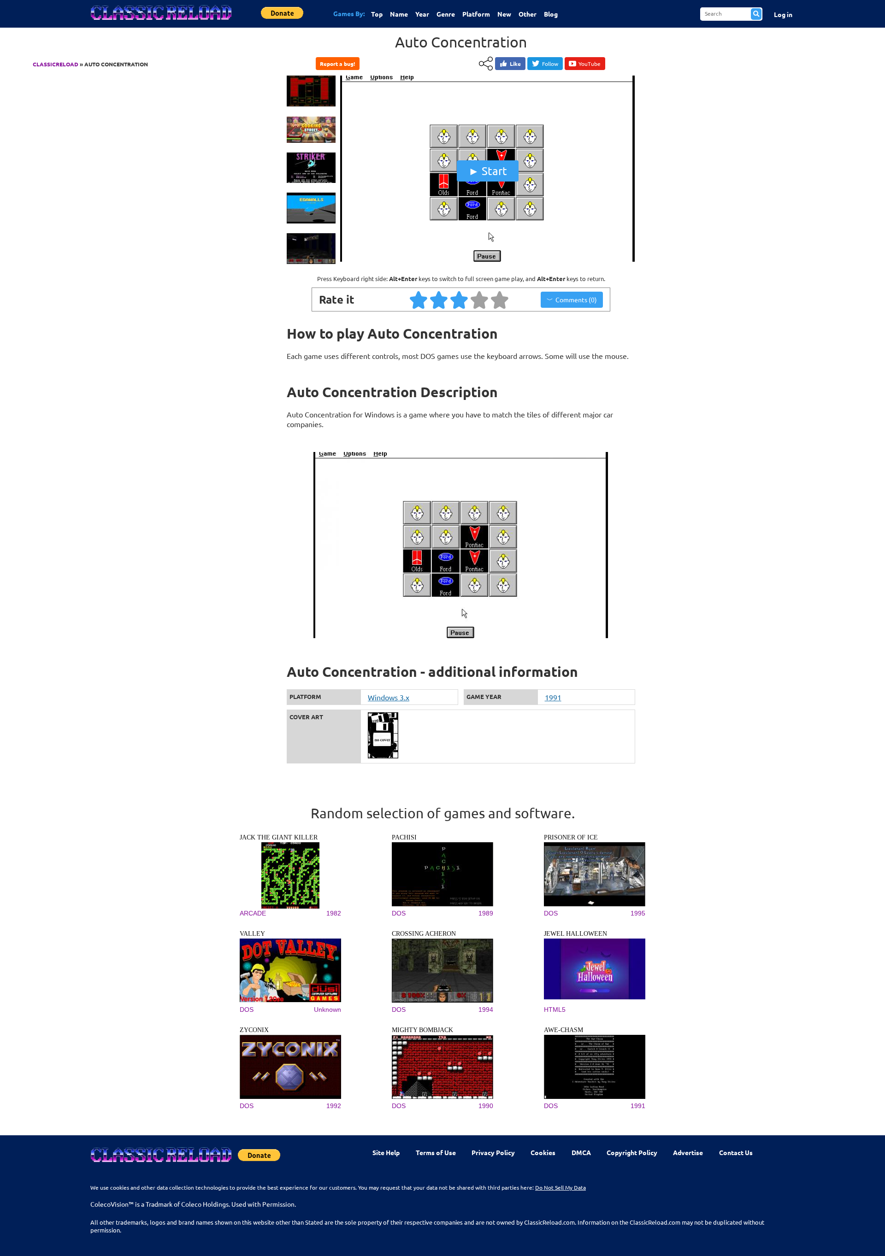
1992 (333, 1105)
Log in (783, 14)
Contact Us (736, 1152)
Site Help (386, 1152)
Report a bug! (337, 63)
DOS (399, 913)
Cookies (543, 1152)
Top (377, 14)
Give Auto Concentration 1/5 (419, 299)
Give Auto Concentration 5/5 (500, 299)
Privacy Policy (493, 1152)
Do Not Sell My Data (560, 1187)
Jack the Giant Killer (279, 837)
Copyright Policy (632, 1152)
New (504, 14)
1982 (333, 913)
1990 (485, 1105)
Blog (551, 14)
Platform (476, 14)
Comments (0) (576, 299)
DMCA (581, 1152)
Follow (550, 63)
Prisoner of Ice (571, 837)
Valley (252, 933)
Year (422, 14)
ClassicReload (55, 64)
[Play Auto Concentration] (487, 259)
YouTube (589, 63)
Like (515, 63)
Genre (446, 14)
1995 (638, 913)
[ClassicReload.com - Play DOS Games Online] (160, 21)
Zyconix (254, 1030)
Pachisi (404, 837)
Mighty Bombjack (422, 1030)
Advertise (688, 1152)
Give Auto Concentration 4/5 (480, 299)
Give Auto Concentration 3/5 (459, 299)
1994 (485, 1009)
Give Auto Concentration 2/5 (439, 299)
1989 (485, 913)
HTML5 (555, 1009)
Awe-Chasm (563, 1030)
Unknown (327, 1009)
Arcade (253, 913)
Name (399, 14)
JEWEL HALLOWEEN (575, 933)
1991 (553, 697)
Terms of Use (436, 1152)
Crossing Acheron (424, 933)
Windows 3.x (388, 697)
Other (528, 14)
